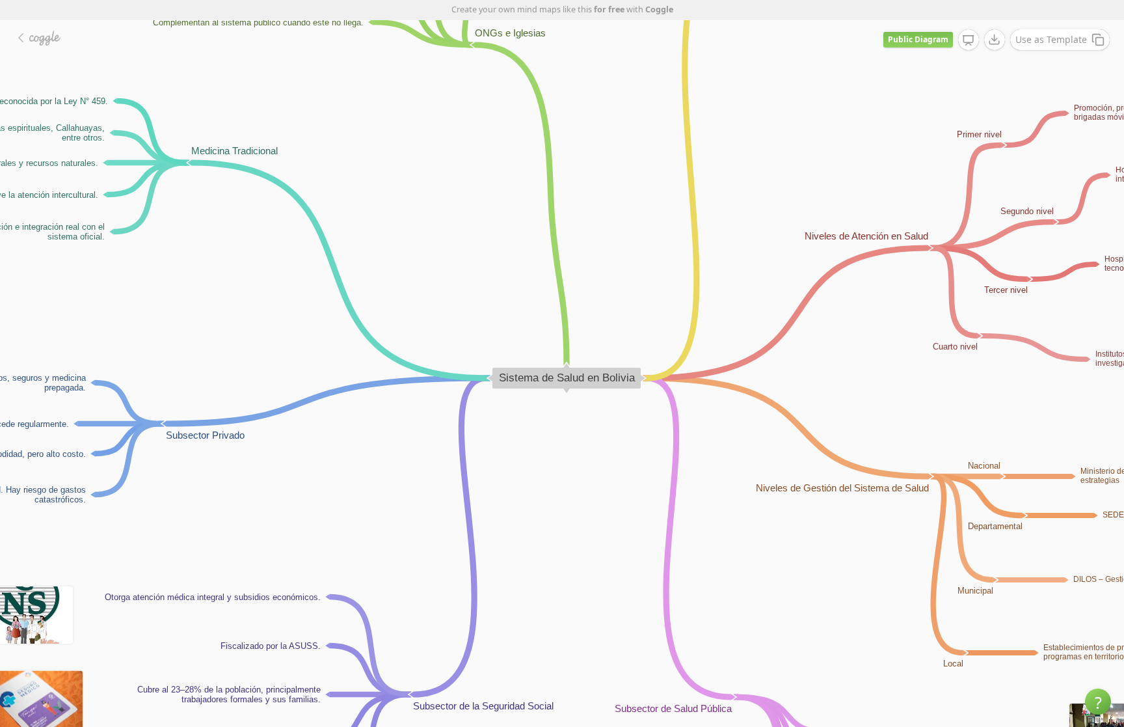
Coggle (659, 9)
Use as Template (1051, 39)
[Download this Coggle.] (994, 39)
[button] (1098, 702)
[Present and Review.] (968, 40)
